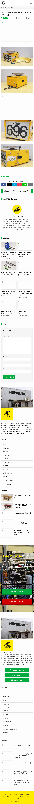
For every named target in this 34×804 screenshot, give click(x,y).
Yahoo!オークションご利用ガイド (10, 796)
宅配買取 (6, 462)
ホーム (5, 444)
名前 (5, 356)
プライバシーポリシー (12, 794)
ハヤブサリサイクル (17, 216)
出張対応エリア (7, 473)
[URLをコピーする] (30, 184)
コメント (6, 336)
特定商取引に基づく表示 (25, 794)
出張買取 (6, 459)
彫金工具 (6, 18)
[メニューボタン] (31, 3)
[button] (3, 184)
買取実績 (5, 469)
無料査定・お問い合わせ (10, 480)
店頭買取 (6, 455)
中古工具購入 (7, 484)
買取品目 (5, 466)
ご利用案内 (6, 448)
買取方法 (5, 452)
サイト (5, 369)
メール (5, 363)
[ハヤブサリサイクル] (3, 3)
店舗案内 (5, 477)
